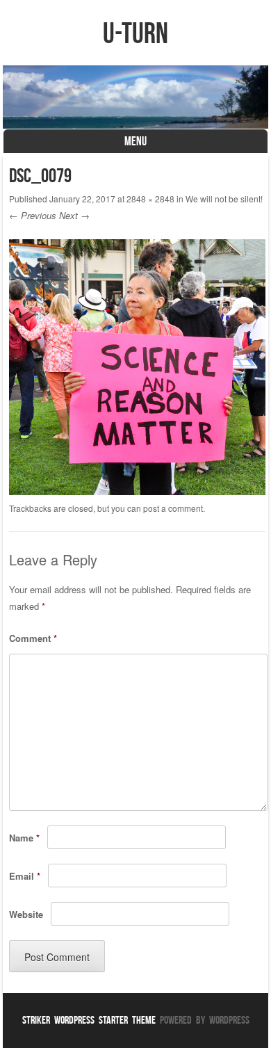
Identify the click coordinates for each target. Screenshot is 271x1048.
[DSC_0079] (137, 491)
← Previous (32, 215)
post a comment (173, 508)
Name (24, 837)
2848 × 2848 (150, 198)
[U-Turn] (135, 97)
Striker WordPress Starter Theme (89, 1020)
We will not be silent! (224, 198)
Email (24, 875)
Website (26, 914)
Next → (74, 215)
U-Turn (135, 33)
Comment (33, 638)
